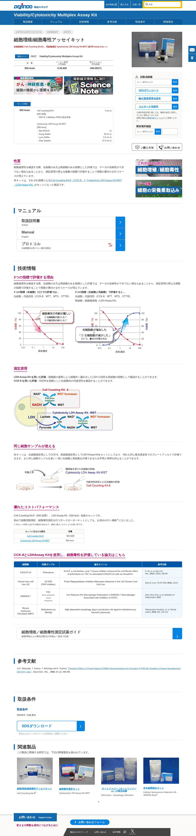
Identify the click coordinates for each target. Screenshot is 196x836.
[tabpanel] (35, 778)
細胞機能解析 (53, 32)
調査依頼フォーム (154, 118)
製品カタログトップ (79, 832)
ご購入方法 (147, 147)
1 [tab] (98, 801)
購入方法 (124, 4)
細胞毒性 (67, 32)
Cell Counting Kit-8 (35, 536)
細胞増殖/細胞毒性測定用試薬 (28, 32)
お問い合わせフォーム (91, 822)
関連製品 (168, 21)
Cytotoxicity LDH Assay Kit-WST (35, 540)
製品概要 (28, 21)
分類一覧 (137, 4)
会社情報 (110, 4)
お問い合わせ (172, 147)
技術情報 (84, 21)
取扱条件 (140, 21)
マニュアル (56, 21)
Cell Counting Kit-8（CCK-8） (67, 180)
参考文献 (112, 21)
